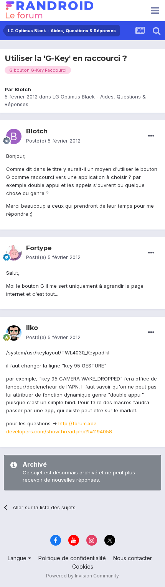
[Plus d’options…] (151, 136)
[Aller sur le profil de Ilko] (13, 333)
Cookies (82, 566)
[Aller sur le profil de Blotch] (13, 136)
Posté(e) (53, 141)
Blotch (23, 89)
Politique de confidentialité (72, 558)
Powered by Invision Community (82, 576)
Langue (18, 558)
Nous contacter (132, 558)
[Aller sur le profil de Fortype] (13, 253)
